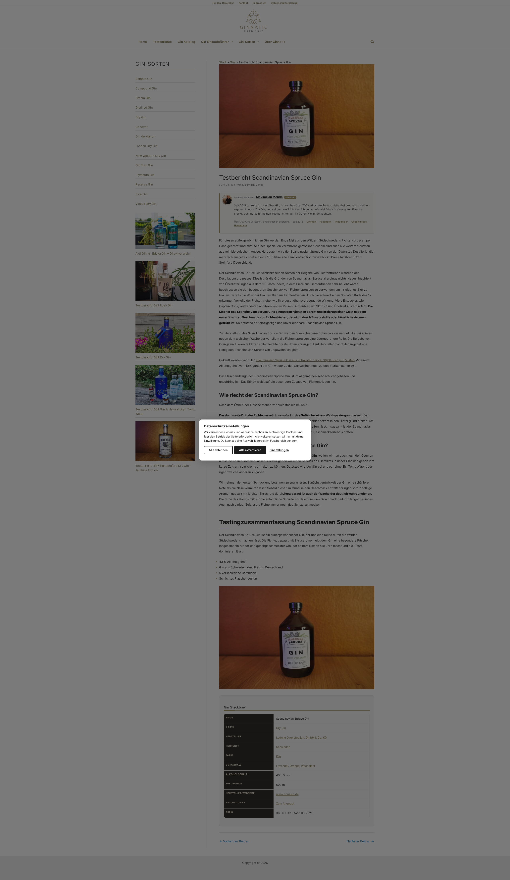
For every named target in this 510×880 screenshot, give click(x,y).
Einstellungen (279, 449)
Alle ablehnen (218, 449)
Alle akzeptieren (250, 449)
